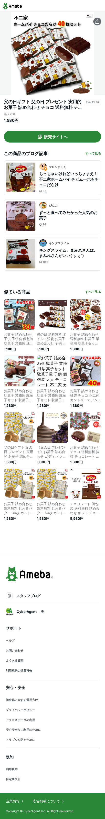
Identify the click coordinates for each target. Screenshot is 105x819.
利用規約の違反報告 (19, 670)
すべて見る (93, 153)
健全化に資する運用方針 (22, 700)
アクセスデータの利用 (20, 720)
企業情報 (13, 801)
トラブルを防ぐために (20, 740)
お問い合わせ (14, 650)
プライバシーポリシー (20, 710)
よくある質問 (14, 660)
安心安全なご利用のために (23, 729)
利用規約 (12, 769)
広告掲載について (46, 801)
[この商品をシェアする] (97, 21)
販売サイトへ (56, 136)
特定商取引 (13, 779)
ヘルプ (10, 640)
